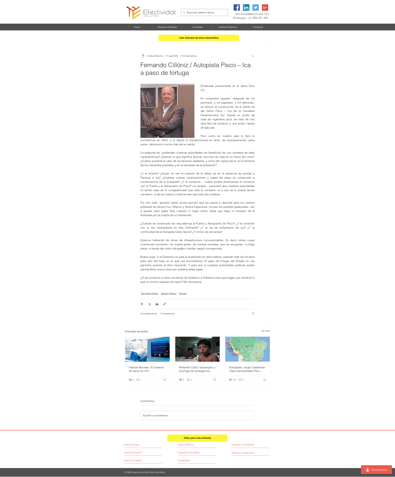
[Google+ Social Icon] (265, 7)
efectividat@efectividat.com (252, 14)
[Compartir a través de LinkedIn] (157, 304)
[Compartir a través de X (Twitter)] (149, 304)
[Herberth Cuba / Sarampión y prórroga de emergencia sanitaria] (197, 349)
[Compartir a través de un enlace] (164, 304)
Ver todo (266, 330)
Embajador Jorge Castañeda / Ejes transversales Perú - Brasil (247, 369)
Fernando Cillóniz (149, 293)
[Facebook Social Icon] (237, 7)
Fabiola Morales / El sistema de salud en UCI (146, 369)
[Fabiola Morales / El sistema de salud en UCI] (147, 349)
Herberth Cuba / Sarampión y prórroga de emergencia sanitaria (197, 369)
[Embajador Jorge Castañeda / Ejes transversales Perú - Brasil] (247, 349)
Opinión (183, 293)
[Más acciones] (253, 56)
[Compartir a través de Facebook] (141, 304)
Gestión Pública (168, 293)
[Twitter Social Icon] (255, 7)
